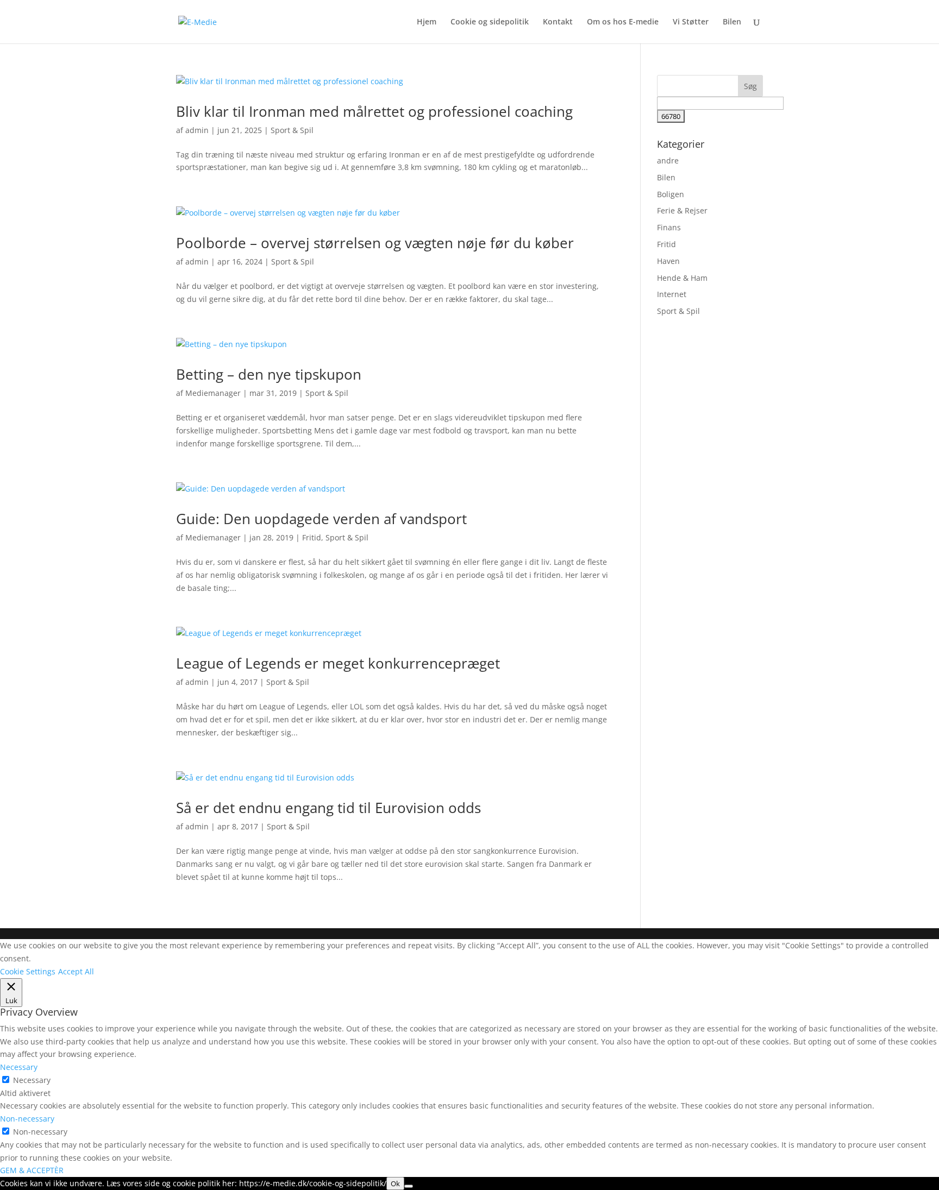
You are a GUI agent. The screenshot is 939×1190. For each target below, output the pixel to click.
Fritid (311, 537)
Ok (395, 1183)
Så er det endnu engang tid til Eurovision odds (328, 807)
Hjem (426, 22)
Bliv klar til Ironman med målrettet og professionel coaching (374, 111)
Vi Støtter (691, 22)
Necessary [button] (18, 1067)
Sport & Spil (292, 130)
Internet (671, 294)
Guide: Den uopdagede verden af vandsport (321, 518)
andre (668, 160)
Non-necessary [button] (27, 1118)
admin (197, 130)
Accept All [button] (76, 971)
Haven (668, 261)
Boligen (670, 194)
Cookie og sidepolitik (489, 22)
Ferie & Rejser (682, 210)
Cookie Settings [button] (27, 971)
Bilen (732, 22)
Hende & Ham (682, 278)
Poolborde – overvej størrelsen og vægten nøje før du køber (375, 243)
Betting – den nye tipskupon (268, 374)
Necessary (32, 1080)
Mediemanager (213, 393)
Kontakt (558, 22)
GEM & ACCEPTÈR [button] (32, 1170)
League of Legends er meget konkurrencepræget (338, 663)
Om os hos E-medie (623, 22)
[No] (408, 1186)
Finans (669, 227)
